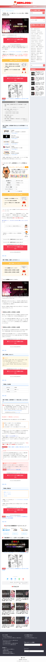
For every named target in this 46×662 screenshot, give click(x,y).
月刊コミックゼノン (33, 48)
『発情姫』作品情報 (8, 116)
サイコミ (38, 35)
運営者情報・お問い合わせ (23, 659)
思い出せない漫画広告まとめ (7, 636)
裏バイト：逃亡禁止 (7, 494)
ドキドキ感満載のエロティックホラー (11, 110)
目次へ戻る (4, 255)
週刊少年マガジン (33, 61)
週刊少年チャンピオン (39, 59)
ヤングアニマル (38, 43)
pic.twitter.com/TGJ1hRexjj (17, 410)
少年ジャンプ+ (33, 46)
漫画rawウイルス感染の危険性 (7, 651)
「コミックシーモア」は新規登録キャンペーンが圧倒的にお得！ (15, 107)
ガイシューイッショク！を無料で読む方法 (9, 644)
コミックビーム (41, 33)
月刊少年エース (39, 51)
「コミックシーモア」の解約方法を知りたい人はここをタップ (13, 242)
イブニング (38, 30)
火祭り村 (5, 495)
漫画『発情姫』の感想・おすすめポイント (11, 109)
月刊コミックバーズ (39, 48)
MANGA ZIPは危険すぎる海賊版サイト (9, 653)
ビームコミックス (41, 40)
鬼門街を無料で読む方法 (6, 641)
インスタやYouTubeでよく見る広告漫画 (14, 51)
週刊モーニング (36, 54)
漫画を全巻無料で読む (17, 582)
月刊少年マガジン (33, 53)
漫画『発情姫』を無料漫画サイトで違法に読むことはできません (15, 118)
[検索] (44, 13)
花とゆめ (38, 53)
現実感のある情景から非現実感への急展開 (12, 113)
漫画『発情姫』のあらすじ (9, 115)
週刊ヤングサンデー (33, 56)
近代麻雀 (32, 54)
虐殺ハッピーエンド (7, 492)
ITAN (31, 28)
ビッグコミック (38, 38)
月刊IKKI (37, 46)
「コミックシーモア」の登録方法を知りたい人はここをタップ (13, 239)
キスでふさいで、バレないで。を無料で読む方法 (10, 640)
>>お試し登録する (14, 133)
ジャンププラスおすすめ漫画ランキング (31, 637)
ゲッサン (32, 33)
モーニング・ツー (33, 43)
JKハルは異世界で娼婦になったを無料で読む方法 (10, 643)
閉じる (16, 102)
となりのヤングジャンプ (37, 28)
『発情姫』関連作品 (8, 120)
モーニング (40, 41)
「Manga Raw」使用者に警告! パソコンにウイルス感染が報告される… (15, 552)
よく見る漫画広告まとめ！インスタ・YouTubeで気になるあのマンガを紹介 (22, 6)
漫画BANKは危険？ (6, 650)
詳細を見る (6, 533)
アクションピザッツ (33, 30)
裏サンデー (41, 53)
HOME (23, 657)
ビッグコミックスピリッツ (34, 40)
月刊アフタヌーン (41, 46)
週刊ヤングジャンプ (39, 56)
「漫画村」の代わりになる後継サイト (8, 649)
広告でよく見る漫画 (24, 582)
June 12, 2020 (17, 412)
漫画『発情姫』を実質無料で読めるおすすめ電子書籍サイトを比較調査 (15, 105)
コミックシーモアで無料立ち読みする (16, 40)
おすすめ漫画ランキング (28, 636)
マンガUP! (32, 41)
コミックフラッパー (33, 35)
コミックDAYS (36, 33)
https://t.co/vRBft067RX (8, 410)
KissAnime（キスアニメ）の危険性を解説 (14, 469)
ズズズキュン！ (25, 583)
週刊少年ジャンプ (33, 59)
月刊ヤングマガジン (33, 51)
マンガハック (36, 41)
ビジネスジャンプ (33, 38)
